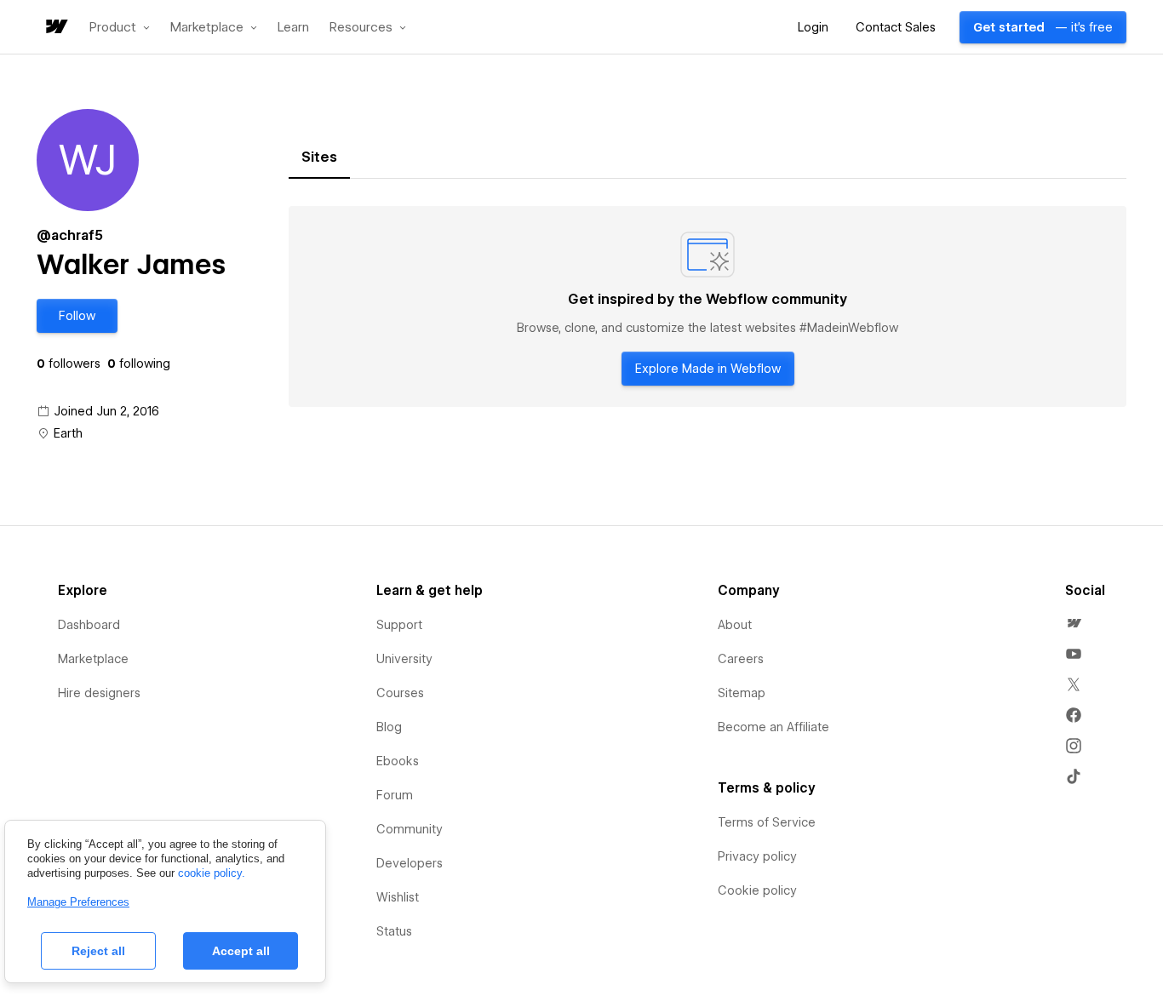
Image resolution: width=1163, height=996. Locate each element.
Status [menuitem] (394, 931)
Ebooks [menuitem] (397, 761)
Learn (293, 27)
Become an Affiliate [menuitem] (773, 727)
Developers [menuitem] (409, 863)
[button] (119, 27)
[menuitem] (1073, 623)
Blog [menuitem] (389, 727)
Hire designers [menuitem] (99, 693)
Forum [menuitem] (394, 795)
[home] (55, 28)
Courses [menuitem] (400, 693)
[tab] (319, 157)
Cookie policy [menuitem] (757, 890)
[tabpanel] (707, 306)
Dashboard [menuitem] (89, 625)
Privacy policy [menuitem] (757, 856)
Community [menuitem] (409, 829)
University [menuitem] (404, 659)
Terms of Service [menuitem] (767, 822)
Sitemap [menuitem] (741, 693)
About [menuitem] (735, 625)
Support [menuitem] (399, 625)
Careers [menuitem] (741, 659)
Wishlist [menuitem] (397, 897)
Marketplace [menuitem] (93, 659)
